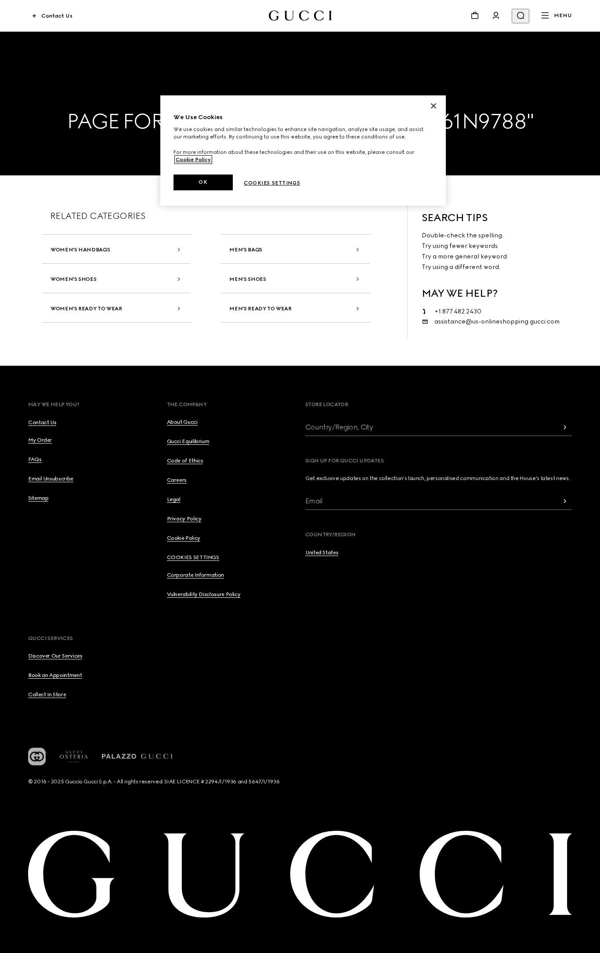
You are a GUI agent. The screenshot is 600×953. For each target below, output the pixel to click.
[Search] (520, 16)
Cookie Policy (193, 159)
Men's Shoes (247, 279)
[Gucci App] (37, 756)
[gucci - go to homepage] (300, 16)
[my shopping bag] (475, 15)
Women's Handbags (80, 250)
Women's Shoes (73, 279)
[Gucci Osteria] (74, 757)
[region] (303, 150)
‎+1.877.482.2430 (457, 311)
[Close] (433, 106)
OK (203, 182)
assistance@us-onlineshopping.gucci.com (497, 321)
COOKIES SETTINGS (193, 557)
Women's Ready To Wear (86, 309)
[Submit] (565, 427)
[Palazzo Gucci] (137, 756)
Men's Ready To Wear (260, 309)
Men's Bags (245, 250)
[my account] (496, 15)
